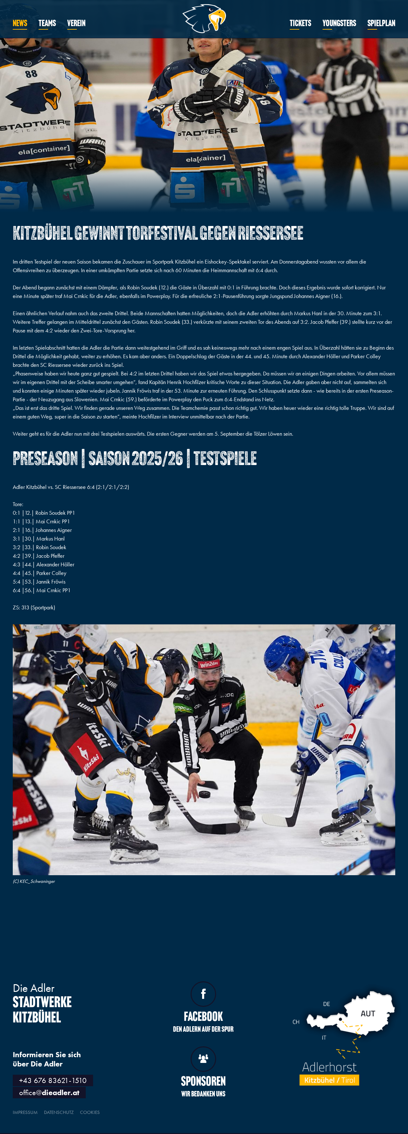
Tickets (300, 23)
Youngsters (339, 23)
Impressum (25, 1112)
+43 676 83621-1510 (53, 1080)
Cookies (90, 1112)
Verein (76, 23)
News (20, 23)
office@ (49, 1092)
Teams (47, 23)
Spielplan (381, 23)
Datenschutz (59, 1112)
